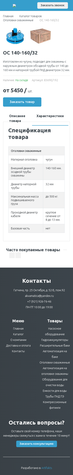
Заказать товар (22, 102)
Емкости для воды (55, 390)
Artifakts (46, 468)
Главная (8, 16)
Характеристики (50, 116)
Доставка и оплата (18, 345)
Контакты (18, 351)
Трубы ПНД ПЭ (54, 396)
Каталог (18, 334)
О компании (18, 340)
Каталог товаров (30, 16)
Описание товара (17, 118)
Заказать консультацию (37, 443)
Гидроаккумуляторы (54, 340)
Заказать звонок (52, 5)
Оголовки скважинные (18, 20)
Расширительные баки (55, 345)
